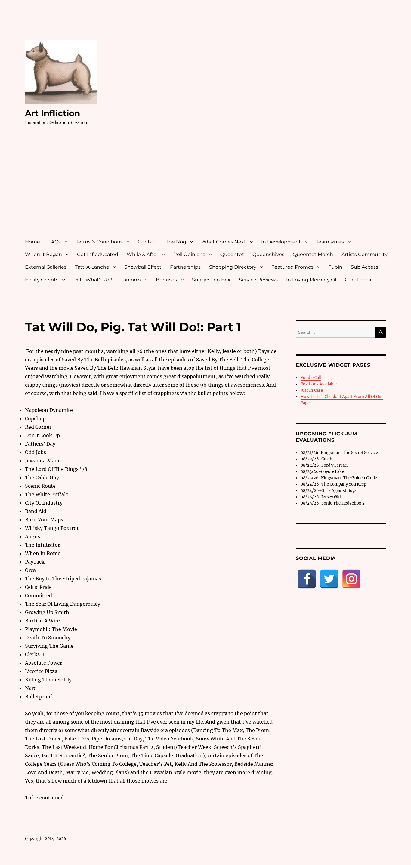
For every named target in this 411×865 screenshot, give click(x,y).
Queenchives (268, 254)
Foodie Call (311, 377)
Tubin (335, 267)
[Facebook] (307, 579)
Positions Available (319, 384)
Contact (147, 242)
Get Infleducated (97, 254)
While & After (142, 254)
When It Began (43, 254)
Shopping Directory (232, 267)
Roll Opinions (189, 254)
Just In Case (312, 390)
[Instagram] (351, 579)
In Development (281, 242)
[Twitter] (329, 579)
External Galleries (45, 267)
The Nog (176, 242)
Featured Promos (292, 267)
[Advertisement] (206, 187)
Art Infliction (52, 113)
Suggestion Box (211, 280)
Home (32, 242)
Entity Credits (41, 280)
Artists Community (364, 254)
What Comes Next (223, 242)
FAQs (54, 242)
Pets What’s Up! (92, 280)
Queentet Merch (313, 254)
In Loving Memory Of (311, 280)
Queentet (232, 254)
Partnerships (185, 267)
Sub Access (364, 267)
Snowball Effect (143, 267)
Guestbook (358, 280)
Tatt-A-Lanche (92, 267)
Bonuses (166, 280)
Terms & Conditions (99, 242)
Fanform (130, 280)
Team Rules (330, 242)
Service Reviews (258, 280)
